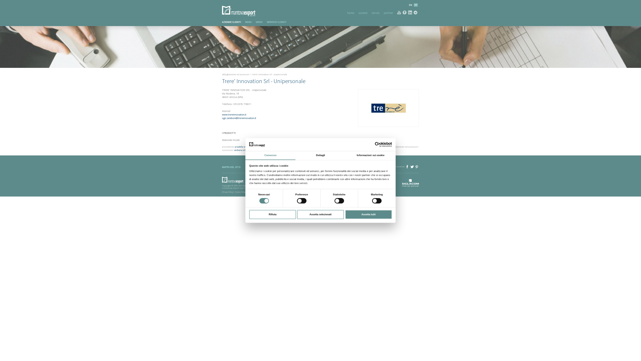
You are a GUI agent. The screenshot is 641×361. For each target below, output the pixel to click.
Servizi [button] (375, 13)
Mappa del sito (231, 167)
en (410, 5)
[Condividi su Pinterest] (417, 166)
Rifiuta (272, 214)
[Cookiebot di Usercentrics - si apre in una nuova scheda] (377, 144)
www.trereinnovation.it (234, 114)
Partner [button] (388, 13)
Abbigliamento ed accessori (235, 74)
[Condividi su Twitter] (412, 166)
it (416, 5)
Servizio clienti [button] (276, 22)
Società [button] (363, 13)
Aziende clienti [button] (231, 22)
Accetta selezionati (320, 214)
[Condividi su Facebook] (407, 166)
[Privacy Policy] (228, 192)
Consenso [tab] (270, 155)
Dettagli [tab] (320, 155)
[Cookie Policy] (240, 192)
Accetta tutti (368, 214)
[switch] (301, 201)
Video (259, 22)
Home (350, 13)
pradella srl (240, 146)
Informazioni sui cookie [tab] (370, 155)
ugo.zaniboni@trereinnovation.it (239, 118)
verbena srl (239, 150)
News (248, 22)
